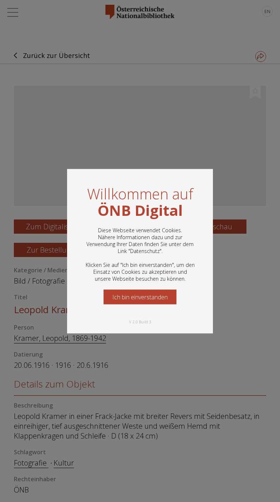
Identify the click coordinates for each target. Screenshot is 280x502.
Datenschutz (145, 250)
